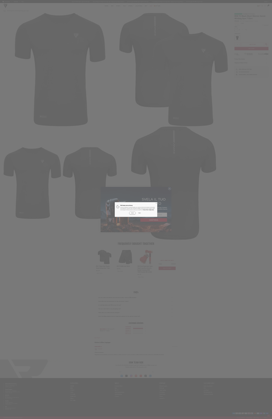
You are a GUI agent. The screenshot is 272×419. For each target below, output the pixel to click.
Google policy (151, 209)
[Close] (156, 203)
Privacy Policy (145, 209)
